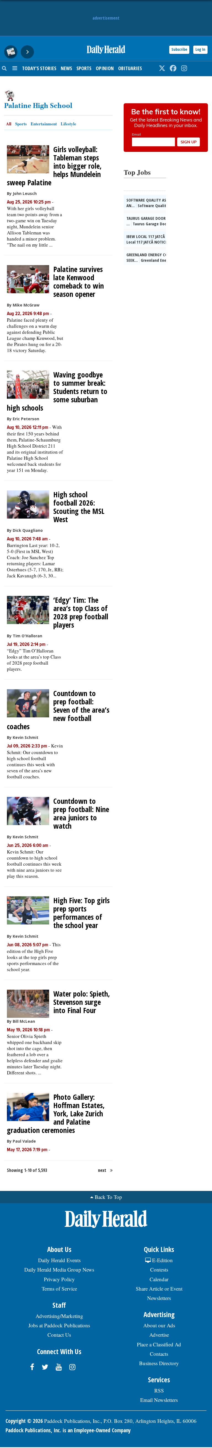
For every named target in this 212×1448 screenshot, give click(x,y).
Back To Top (108, 1196)
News (66, 68)
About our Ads (159, 1325)
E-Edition (162, 1260)
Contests (159, 1269)
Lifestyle (68, 124)
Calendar (159, 1279)
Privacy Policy (59, 1279)
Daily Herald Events (59, 1260)
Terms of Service (59, 1288)
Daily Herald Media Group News (59, 1269)
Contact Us (59, 1334)
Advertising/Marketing (59, 1315)
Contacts (159, 1353)
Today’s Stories (39, 68)
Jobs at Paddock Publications (59, 1325)
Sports (83, 68)
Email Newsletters (159, 1399)
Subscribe (179, 49)
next (102, 1170)
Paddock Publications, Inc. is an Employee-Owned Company (68, 1430)
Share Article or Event (159, 1288)
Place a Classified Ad (159, 1344)
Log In (200, 49)
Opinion (105, 68)
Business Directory (159, 1363)
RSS (159, 1390)
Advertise (159, 1334)
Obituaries (130, 68)
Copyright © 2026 (24, 1421)
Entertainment (44, 124)
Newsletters (159, 1297)
